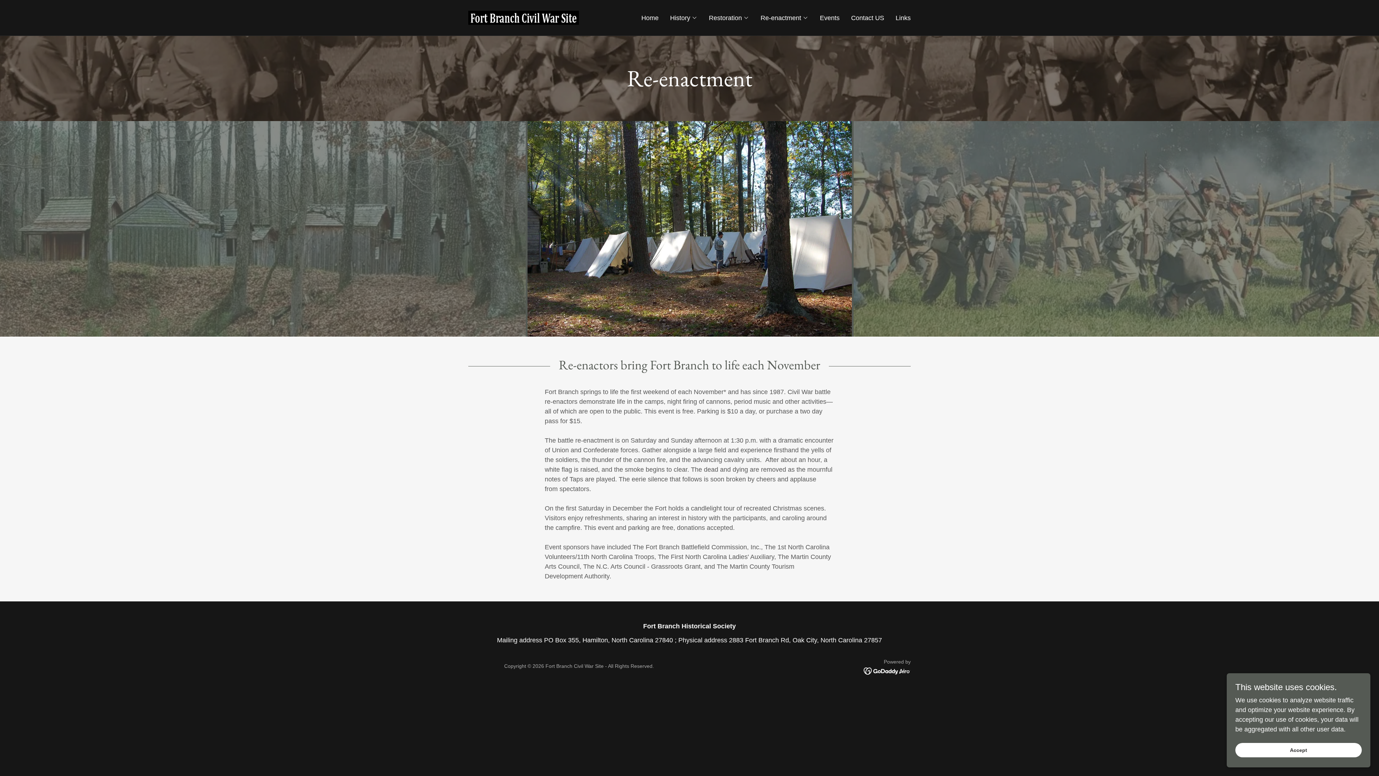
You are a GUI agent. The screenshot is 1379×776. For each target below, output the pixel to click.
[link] (523, 17)
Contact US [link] (867, 18)
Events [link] (830, 18)
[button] (683, 18)
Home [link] (650, 18)
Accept (1298, 750)
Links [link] (903, 18)
